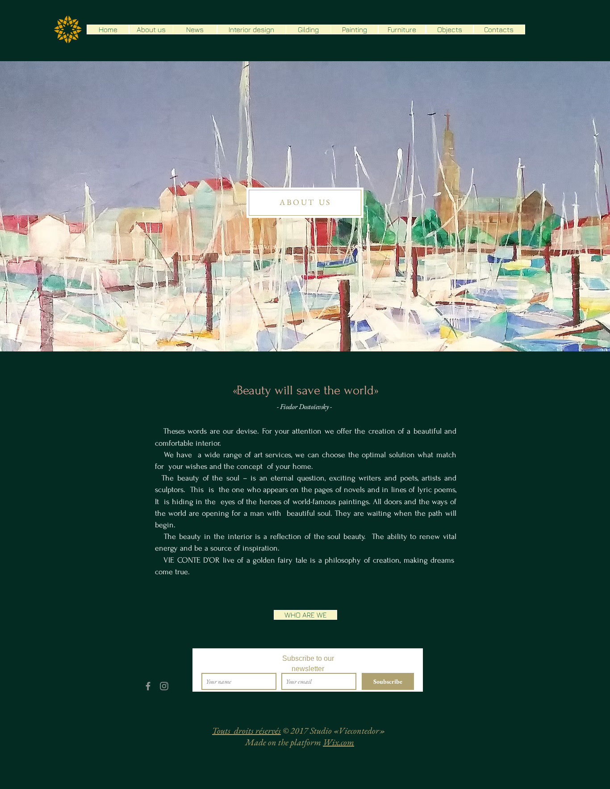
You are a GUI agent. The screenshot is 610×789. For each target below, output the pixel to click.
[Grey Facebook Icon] (148, 686)
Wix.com (338, 742)
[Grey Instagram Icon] (164, 686)
